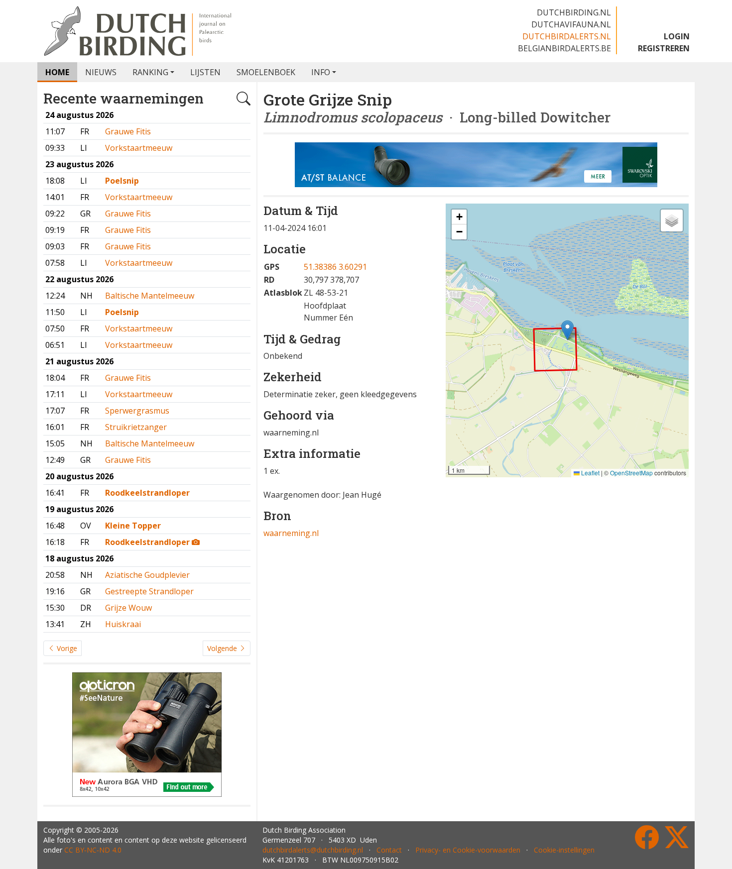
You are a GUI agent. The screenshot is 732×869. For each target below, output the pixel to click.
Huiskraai (123, 624)
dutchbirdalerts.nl (566, 36)
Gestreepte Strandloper (149, 591)
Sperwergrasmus (137, 410)
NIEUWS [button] (101, 72)
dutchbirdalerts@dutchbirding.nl (312, 850)
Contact (389, 850)
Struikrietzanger (136, 427)
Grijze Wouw (128, 607)
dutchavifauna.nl (571, 24)
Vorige (66, 648)
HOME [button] (57, 72)
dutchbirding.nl (574, 12)
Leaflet (590, 472)
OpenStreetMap (631, 472)
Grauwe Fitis (128, 131)
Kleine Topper (133, 525)
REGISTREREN (664, 48)
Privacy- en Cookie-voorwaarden (467, 850)
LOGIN (677, 36)
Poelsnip (122, 180)
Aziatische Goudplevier (147, 574)
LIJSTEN (205, 72)
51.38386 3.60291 (335, 266)
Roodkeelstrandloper (147, 492)
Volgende (223, 648)
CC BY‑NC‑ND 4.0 (93, 850)
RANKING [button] (150, 72)
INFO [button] (320, 72)
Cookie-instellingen (564, 850)
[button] (567, 330)
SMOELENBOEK (266, 72)
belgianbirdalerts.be (564, 48)
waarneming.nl (291, 533)
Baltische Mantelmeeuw (149, 295)
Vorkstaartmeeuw (138, 147)
